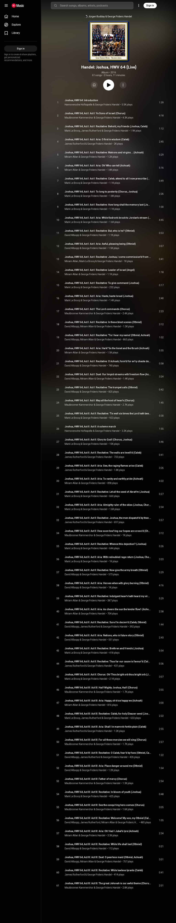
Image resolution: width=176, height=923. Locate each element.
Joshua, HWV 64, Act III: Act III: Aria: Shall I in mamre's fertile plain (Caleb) (105, 726)
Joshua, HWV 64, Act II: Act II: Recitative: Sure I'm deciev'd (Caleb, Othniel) (105, 622)
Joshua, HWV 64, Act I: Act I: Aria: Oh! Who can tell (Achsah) (97, 165)
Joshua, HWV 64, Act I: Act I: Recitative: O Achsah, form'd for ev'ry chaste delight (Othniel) (108, 361)
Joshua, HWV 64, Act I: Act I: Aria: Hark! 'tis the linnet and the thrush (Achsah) (107, 348)
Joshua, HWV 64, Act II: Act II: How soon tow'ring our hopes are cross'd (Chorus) (108, 531)
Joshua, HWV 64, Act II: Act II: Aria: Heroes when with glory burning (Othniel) (107, 583)
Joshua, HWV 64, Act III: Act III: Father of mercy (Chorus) (96, 779)
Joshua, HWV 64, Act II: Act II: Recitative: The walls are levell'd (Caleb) (103, 452)
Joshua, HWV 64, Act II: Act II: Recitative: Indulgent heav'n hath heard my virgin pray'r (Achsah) (108, 596)
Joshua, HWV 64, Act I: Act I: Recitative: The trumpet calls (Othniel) (101, 387)
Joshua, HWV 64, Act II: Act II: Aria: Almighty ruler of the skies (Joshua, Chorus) (108, 504)
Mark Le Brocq (72, 130)
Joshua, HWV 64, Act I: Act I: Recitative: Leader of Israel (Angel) (100, 270)
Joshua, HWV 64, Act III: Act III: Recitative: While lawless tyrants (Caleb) (104, 870)
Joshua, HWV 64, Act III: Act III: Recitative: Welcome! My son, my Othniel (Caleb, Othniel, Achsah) (108, 818)
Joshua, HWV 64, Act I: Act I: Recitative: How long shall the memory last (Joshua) (108, 204)
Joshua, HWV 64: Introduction (81, 100)
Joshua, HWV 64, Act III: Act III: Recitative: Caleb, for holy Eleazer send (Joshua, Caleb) (108, 713)
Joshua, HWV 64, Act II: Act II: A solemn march (90, 426)
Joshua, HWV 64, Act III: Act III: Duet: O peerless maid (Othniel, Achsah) (104, 857)
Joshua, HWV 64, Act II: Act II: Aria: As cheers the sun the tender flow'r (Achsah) (108, 609)
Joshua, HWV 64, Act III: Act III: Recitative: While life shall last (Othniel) (103, 844)
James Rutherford (91, 130)
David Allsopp (72, 235)
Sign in (150, 5)
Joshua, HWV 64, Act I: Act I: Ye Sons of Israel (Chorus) (95, 113)
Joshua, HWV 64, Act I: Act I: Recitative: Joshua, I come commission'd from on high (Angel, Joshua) (108, 257)
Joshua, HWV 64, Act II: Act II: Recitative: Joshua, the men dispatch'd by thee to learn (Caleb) (108, 518)
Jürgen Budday (96, 16)
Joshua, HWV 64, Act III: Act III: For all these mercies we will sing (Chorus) (105, 739)
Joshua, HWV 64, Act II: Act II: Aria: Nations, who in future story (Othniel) (104, 635)
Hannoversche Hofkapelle (78, 104)
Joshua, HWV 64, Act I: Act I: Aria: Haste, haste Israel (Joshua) (99, 296)
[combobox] (96, 5)
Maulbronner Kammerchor (79, 117)
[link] (20, 16)
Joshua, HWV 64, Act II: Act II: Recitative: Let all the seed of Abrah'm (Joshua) (107, 491)
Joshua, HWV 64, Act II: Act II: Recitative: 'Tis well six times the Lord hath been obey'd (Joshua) (108, 413)
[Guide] (6, 5)
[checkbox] (161, 102)
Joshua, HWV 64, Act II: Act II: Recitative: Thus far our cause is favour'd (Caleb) (108, 661)
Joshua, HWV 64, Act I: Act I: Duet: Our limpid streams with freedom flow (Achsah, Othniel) (108, 374)
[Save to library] (94, 85)
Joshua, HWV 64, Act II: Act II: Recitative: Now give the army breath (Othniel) (106, 570)
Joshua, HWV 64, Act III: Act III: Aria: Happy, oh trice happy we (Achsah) (103, 700)
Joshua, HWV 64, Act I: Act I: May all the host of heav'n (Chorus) (99, 400)
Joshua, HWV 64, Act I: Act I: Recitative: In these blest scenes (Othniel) (103, 322)
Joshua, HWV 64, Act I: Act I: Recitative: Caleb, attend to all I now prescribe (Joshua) (108, 178)
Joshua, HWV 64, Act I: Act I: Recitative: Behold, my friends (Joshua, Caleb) (106, 126)
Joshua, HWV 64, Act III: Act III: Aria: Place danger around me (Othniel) (104, 766)
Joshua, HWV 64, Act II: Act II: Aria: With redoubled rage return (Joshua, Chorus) (108, 557)
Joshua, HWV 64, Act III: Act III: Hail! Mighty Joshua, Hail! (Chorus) (101, 687)
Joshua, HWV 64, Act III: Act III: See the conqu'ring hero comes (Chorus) (105, 805)
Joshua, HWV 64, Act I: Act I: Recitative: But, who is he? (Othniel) (100, 230)
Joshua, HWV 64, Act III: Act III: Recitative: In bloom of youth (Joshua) (103, 792)
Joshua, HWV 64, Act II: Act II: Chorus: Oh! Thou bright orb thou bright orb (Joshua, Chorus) (108, 674)
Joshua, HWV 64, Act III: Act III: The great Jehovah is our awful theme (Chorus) (108, 883)
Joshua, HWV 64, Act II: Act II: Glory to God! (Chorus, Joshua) (98, 439)
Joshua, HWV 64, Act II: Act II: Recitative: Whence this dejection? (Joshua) (105, 544)
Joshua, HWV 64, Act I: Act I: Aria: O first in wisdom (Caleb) (97, 139)
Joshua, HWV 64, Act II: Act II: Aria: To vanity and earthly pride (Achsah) (104, 478)
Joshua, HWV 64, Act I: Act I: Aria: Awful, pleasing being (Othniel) (100, 243)
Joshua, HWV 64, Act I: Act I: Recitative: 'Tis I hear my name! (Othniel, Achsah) (107, 335)
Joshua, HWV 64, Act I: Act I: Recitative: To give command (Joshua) (102, 283)
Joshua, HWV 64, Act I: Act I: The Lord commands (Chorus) (97, 309)
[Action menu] (123, 85)
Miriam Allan (71, 156)
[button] (94, 85)
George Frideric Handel (119, 16)
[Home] (18, 5)
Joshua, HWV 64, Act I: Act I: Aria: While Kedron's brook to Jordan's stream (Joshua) (108, 217)
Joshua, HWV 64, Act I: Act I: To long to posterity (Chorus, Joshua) (101, 191)
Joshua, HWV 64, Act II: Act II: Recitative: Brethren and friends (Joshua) (104, 648)
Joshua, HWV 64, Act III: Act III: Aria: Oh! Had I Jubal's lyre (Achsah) (102, 831)
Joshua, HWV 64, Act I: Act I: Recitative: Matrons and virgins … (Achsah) (104, 152)
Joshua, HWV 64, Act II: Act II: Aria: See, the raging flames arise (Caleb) (104, 465)
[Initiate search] (55, 5)
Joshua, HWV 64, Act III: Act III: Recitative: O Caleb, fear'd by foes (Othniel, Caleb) (108, 752)
